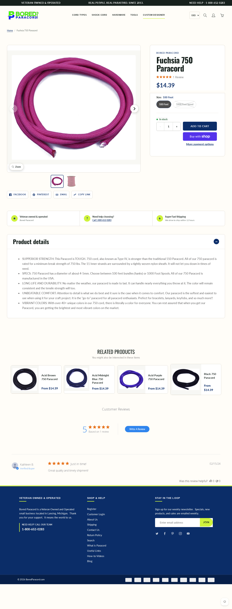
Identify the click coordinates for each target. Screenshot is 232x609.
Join (206, 522)
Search (90, 540)
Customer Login (96, 514)
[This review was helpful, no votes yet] (211, 481)
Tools (134, 15)
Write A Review (137, 429)
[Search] (205, 15)
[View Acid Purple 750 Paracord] (142, 379)
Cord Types (79, 15)
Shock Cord (99, 15)
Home (10, 30)
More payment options (200, 144)
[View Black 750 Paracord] (196, 379)
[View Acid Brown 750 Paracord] (36, 379)
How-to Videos (95, 556)
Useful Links (94, 550)
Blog (89, 561)
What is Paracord (96, 545)
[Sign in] (213, 15)
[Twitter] (157, 533)
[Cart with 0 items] (222, 15)
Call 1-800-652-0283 (101, 220)
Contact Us (93, 529)
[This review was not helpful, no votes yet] (217, 481)
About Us (92, 519)
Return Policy (94, 535)
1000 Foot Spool (184, 104)
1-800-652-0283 (33, 529)
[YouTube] (188, 533)
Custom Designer (154, 15)
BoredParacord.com (35, 579)
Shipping (92, 524)
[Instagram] (180, 533)
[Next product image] (134, 109)
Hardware (119, 15)
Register (91, 509)
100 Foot (163, 104)
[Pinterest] (172, 533)
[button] (73, 107)
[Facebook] (165, 533)
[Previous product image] (13, 109)
